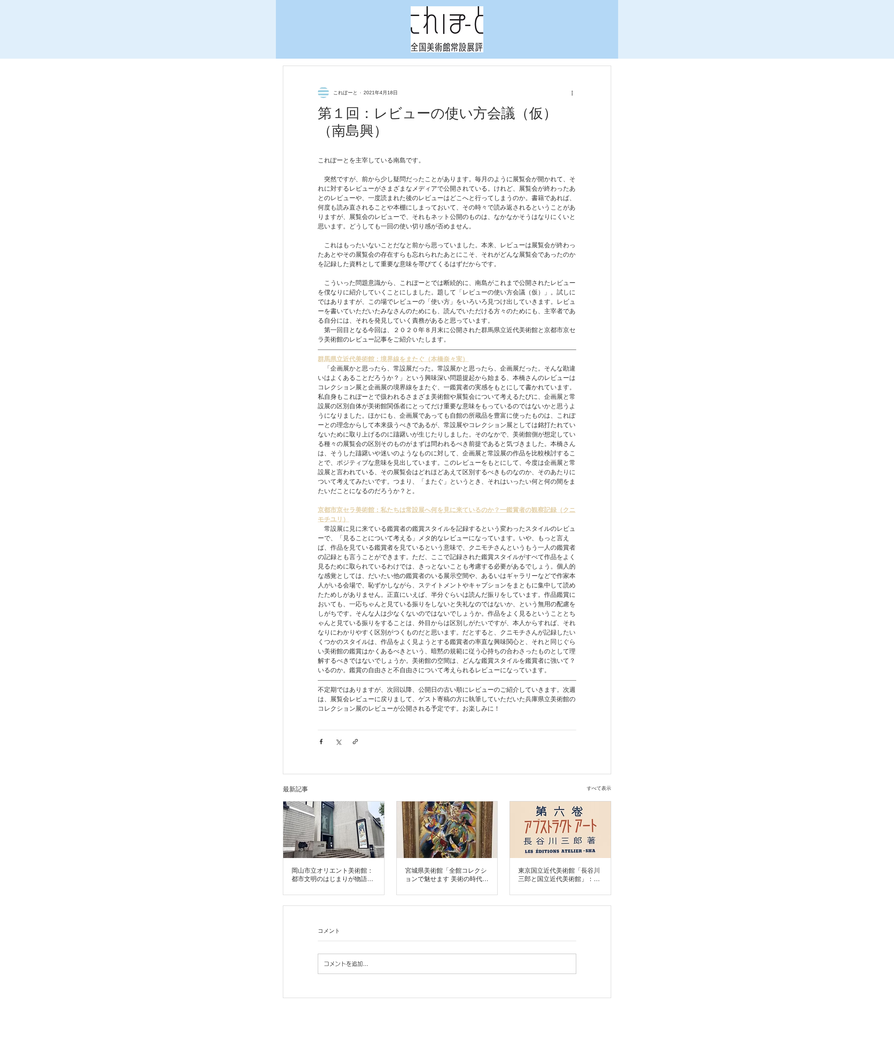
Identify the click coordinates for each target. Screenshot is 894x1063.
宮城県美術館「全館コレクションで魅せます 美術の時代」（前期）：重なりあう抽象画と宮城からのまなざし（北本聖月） (447, 875)
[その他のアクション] (572, 92)
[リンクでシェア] (355, 741)
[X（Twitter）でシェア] (338, 741)
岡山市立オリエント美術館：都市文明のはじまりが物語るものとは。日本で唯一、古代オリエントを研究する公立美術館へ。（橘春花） (332, 875)
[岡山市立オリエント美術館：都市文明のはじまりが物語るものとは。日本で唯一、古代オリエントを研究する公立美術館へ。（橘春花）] (333, 829)
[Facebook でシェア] (321, 741)
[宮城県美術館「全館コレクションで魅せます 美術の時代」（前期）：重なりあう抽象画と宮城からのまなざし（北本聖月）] (447, 829)
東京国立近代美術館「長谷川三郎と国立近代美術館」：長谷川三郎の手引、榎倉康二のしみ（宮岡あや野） (559, 875)
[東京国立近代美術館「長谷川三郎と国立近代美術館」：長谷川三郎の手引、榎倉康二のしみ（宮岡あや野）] (560, 829)
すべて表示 (599, 788)
